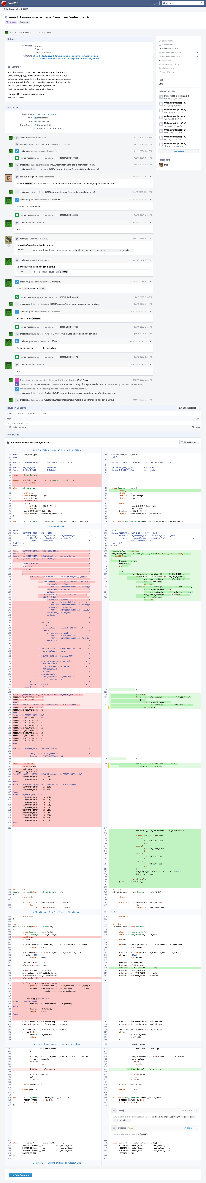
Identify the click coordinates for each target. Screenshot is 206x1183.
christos (25, 32)
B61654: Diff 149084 (69, 327)
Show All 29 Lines (56, 526)
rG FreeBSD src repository (44, 114)
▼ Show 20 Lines (74, 450)
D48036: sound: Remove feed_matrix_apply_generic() (74, 169)
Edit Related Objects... (171, 56)
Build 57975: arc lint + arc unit (50, 128)
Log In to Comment (20, 1175)
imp (166, 164)
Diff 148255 (55, 199)
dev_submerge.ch (45, 52)
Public (25, 22)
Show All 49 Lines (57, 450)
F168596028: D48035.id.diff (176, 96)
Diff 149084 (55, 311)
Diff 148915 (55, 281)
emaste (40, 49)
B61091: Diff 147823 (69, 158)
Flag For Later (168, 68)
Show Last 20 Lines (73, 1163)
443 (22, 250)
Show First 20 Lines (41, 450)
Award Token (168, 72)
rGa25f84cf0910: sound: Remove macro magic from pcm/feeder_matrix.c (65, 55)
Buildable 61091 (44, 125)
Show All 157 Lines (56, 912)
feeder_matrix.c (19, 427)
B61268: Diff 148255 (69, 215)
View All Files (178, 151)
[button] (155, 3)
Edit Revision (168, 40)
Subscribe (166, 60)
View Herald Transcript (61, 144)
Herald (23, 144)
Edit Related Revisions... (172, 52)
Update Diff (167, 44)
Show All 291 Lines (56, 1163)
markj (39, 46)
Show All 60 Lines (56, 1044)
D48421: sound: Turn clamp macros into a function (74, 304)
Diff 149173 (55, 341)
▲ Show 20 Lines (40, 912)
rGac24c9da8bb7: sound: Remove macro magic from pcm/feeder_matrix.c (66, 58)
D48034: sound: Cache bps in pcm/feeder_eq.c (72, 164)
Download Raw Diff (170, 48)
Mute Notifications (170, 64)
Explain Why (136, 384)
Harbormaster (27, 158)
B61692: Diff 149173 (69, 357)
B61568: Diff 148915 (69, 297)
